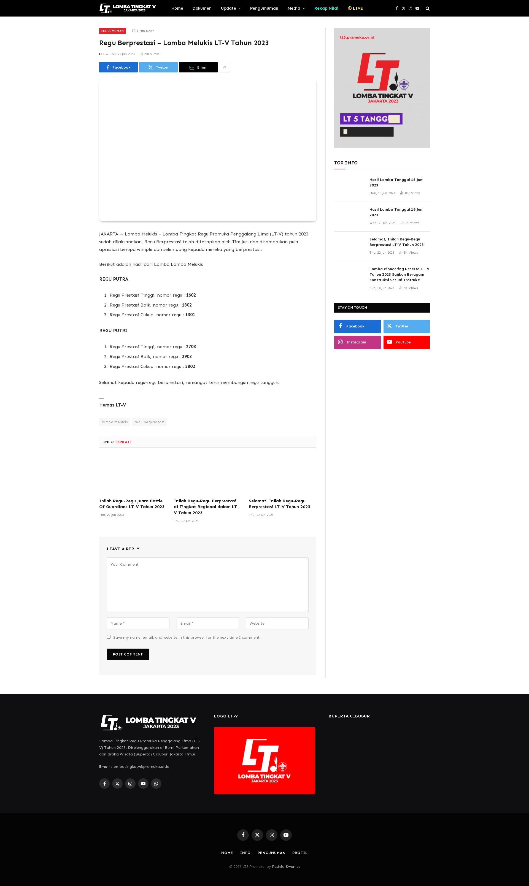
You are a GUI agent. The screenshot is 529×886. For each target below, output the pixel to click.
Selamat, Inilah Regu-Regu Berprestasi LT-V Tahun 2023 (279, 504)
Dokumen (202, 8)
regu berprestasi (149, 422)
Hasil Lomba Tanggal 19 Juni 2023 (396, 212)
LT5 (102, 54)
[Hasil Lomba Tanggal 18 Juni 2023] (349, 187)
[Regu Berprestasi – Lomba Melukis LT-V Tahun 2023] (207, 150)
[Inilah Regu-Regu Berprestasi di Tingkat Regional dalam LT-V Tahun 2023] (207, 475)
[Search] (427, 8)
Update (228, 8)
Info (245, 853)
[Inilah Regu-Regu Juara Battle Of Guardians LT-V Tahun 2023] (133, 475)
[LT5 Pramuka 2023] (128, 8)
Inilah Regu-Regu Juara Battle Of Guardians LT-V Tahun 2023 (131, 504)
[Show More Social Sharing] (224, 67)
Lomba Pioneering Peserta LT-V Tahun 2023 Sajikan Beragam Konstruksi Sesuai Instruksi (399, 274)
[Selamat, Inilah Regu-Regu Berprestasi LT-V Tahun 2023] (282, 475)
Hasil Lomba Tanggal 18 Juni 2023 (396, 182)
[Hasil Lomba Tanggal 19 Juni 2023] (349, 216)
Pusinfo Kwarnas (286, 867)
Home (177, 8)
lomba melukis (115, 422)
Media (294, 8)
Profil (299, 853)
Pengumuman (264, 8)
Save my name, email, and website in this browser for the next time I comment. (187, 637)
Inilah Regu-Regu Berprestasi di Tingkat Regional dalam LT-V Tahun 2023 (206, 507)
